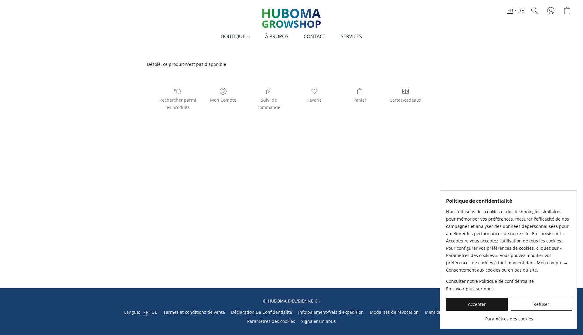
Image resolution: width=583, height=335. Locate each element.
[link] (509, 317)
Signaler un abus (318, 321)
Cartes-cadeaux (405, 100)
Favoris (314, 100)
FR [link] (145, 312)
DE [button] (520, 10)
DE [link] (154, 312)
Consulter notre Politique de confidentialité (490, 281)
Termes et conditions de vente (194, 312)
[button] (291, 16)
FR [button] (510, 10)
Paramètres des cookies (271, 321)
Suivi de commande (268, 103)
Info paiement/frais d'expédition (331, 312)
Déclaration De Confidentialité (261, 312)
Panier (360, 100)
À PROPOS (276, 36)
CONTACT (315, 36)
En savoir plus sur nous (470, 289)
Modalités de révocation (394, 312)
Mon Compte (223, 100)
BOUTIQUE (234, 36)
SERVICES (351, 36)
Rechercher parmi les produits (177, 103)
